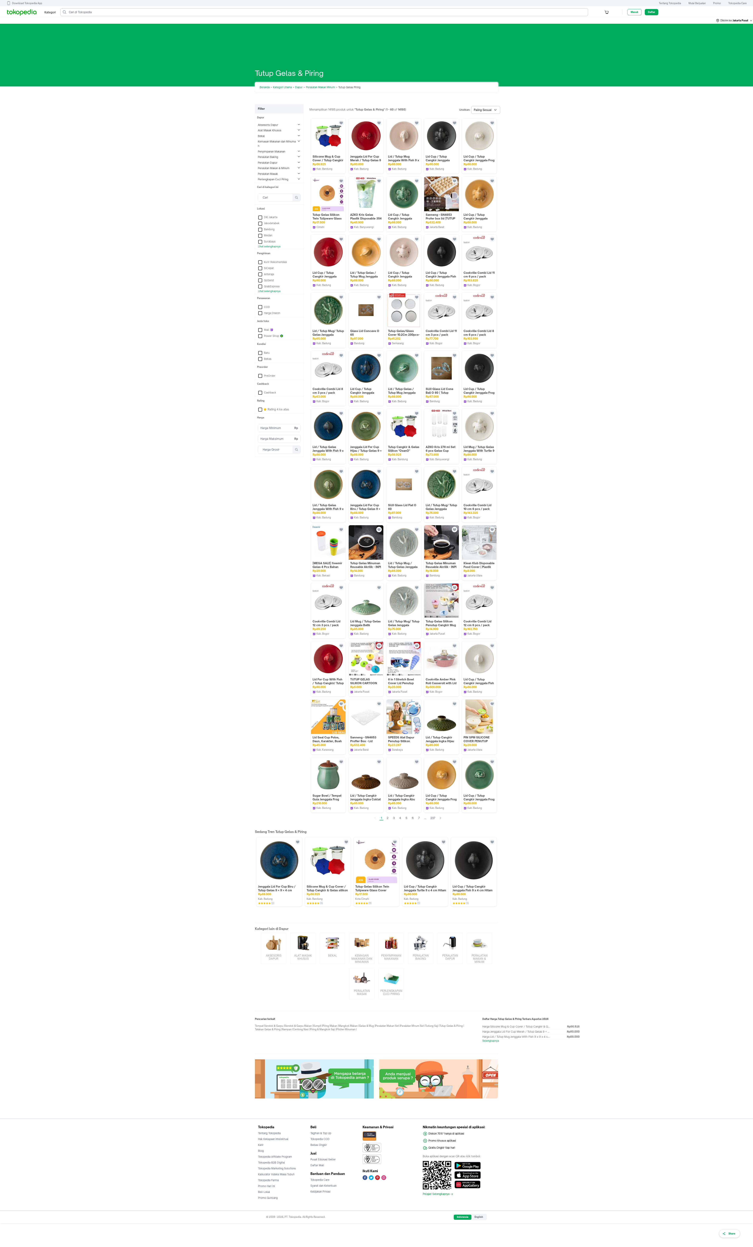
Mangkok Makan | (349, 1025)
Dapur (299, 87)
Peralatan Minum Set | (412, 1025)
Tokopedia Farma (268, 1180)
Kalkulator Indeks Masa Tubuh (276, 1174)
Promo (717, 3)
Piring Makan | (331, 1025)
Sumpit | (318, 1025)
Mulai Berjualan (697, 3)
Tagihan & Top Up (320, 1133)
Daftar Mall (317, 1165)
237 (432, 818)
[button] (734, 21)
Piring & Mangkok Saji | (323, 1029)
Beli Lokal (264, 1191)
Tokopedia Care (737, 3)
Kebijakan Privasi (320, 1191)
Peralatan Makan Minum (320, 87)
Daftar (651, 12)
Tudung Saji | (432, 1025)
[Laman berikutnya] (440, 818)
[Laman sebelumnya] (375, 818)
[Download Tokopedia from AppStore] (467, 1175)
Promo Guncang (268, 1197)
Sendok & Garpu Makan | (299, 1025)
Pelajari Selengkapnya (436, 1194)
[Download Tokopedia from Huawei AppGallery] (467, 1184)
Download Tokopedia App (27, 3)
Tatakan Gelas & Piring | (268, 1029)
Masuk (634, 12)
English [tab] (479, 1216)
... (425, 818)
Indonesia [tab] (462, 1216)
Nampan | (287, 1029)
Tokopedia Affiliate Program (275, 1156)
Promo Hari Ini (266, 1186)
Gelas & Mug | (367, 1025)
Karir (261, 1144)
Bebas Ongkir (318, 1144)
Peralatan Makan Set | (387, 1025)
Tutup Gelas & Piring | (452, 1025)
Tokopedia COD (320, 1139)
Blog (261, 1150)
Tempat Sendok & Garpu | (270, 1025)
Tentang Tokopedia (670, 3)
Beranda (265, 87)
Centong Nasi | (301, 1029)
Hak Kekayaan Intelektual (273, 1139)
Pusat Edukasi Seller (323, 1159)
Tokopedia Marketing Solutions (277, 1168)
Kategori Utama (282, 87)
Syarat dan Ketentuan (323, 1185)
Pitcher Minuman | (346, 1029)
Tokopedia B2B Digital (271, 1162)
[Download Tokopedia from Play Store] (467, 1166)
